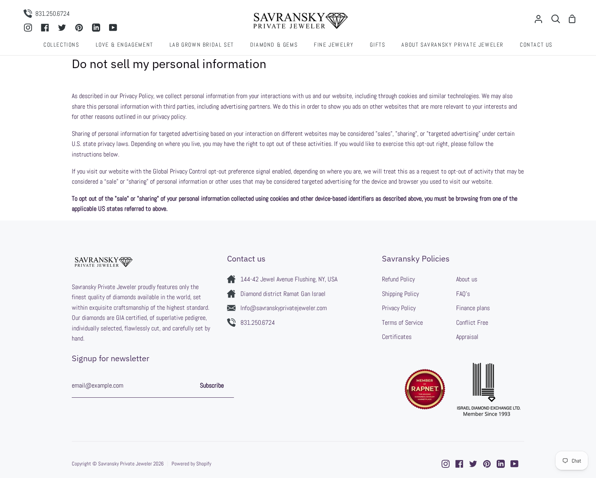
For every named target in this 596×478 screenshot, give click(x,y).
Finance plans (473, 308)
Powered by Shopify (191, 463)
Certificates (397, 336)
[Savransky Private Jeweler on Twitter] (473, 464)
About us (466, 279)
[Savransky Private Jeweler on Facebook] (459, 464)
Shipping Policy (400, 293)
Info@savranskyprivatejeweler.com (283, 308)
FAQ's (463, 293)
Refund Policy (398, 279)
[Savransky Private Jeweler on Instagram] (446, 464)
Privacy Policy (399, 308)
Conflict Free (472, 322)
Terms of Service (402, 322)
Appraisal (467, 336)
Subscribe (212, 385)
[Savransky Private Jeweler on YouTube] (514, 464)
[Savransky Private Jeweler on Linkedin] (501, 464)
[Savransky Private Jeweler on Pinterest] (487, 464)
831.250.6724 (257, 322)
